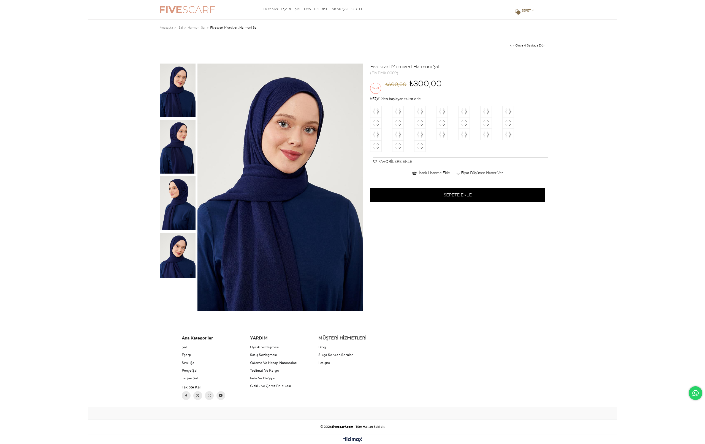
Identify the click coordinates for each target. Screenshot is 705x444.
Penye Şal (189, 370)
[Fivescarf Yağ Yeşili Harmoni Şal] (513, 123)
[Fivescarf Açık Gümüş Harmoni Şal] (425, 134)
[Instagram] (209, 395)
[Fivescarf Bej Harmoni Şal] (403, 123)
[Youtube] (220, 395)
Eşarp (186, 355)
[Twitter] (197, 395)
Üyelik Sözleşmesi (264, 347)
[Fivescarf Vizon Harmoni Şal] (403, 146)
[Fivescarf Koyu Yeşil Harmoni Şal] (469, 111)
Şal (184, 347)
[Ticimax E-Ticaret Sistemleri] (352, 440)
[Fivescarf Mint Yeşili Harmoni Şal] (513, 111)
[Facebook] (186, 395)
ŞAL (298, 9)
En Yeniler (270, 9)
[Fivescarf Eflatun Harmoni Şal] (469, 134)
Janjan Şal (190, 378)
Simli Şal (188, 363)
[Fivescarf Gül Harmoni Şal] (447, 123)
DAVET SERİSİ (315, 9)
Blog (322, 347)
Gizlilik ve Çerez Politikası (270, 386)
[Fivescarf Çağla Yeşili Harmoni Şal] (425, 123)
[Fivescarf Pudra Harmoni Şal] (381, 134)
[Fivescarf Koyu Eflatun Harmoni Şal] (425, 146)
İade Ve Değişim (263, 378)
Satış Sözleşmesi (263, 355)
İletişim (324, 363)
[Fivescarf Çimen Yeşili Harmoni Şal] (491, 111)
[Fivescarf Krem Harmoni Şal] (381, 146)
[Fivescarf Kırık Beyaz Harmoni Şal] (381, 123)
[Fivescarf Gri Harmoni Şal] (425, 111)
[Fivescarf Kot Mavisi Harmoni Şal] (447, 134)
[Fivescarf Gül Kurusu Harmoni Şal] (513, 134)
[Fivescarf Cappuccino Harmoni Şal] (403, 134)
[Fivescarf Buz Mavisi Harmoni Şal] (491, 123)
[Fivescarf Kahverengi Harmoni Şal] (403, 111)
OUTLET (358, 9)
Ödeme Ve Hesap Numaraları (273, 363)
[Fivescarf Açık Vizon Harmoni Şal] (447, 111)
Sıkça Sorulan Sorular (335, 355)
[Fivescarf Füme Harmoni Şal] (469, 123)
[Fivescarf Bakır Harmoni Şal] (491, 134)
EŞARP (286, 9)
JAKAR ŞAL (339, 9)
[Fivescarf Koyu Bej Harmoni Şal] (381, 111)
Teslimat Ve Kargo (264, 370)
